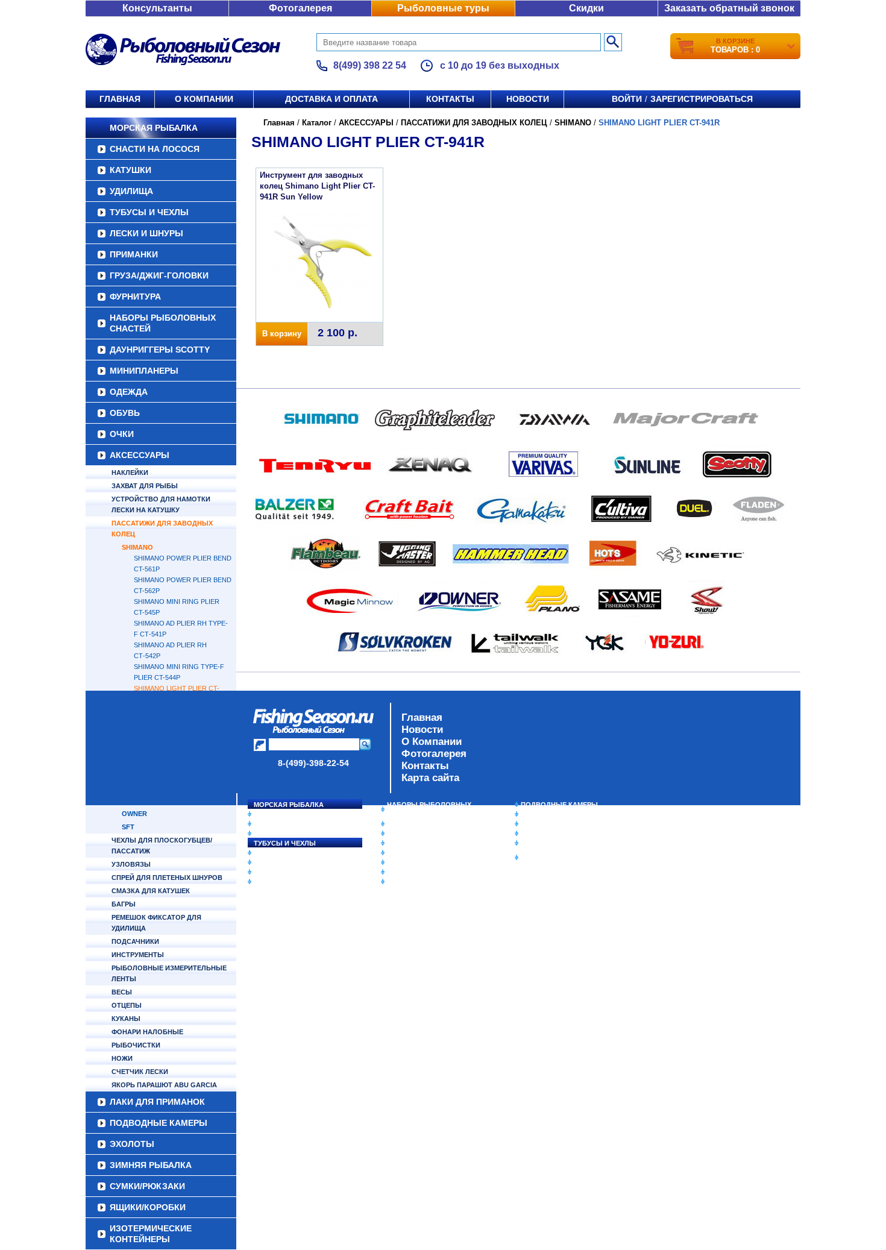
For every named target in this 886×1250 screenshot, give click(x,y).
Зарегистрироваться (701, 99)
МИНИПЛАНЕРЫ (144, 370)
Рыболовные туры (443, 8)
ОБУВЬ (125, 413)
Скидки (586, 8)
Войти (627, 99)
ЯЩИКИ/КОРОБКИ (551, 843)
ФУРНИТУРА (135, 296)
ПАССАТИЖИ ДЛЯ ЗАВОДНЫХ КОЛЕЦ (162, 529)
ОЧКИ (122, 434)
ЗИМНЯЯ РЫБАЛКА (553, 824)
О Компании (431, 741)
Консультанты (157, 8)
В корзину (281, 333)
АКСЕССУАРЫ (139, 455)
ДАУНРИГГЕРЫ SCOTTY (160, 349)
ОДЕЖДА (129, 392)
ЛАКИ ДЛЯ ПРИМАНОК (424, 881)
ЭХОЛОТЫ (538, 814)
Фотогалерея (300, 8)
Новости (527, 99)
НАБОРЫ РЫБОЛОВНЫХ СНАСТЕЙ (163, 323)
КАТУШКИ (130, 170)
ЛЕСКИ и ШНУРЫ (146, 233)
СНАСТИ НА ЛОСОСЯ (155, 149)
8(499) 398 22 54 (369, 65)
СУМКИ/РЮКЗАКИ (550, 833)
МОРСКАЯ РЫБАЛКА (154, 128)
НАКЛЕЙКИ (130, 472)
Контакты (450, 99)
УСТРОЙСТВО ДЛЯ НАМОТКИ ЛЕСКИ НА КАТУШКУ (161, 504)
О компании (204, 99)
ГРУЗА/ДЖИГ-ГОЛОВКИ (159, 275)
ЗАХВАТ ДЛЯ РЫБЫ (145, 485)
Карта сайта (430, 778)
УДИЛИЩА (131, 191)
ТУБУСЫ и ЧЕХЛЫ (149, 212)
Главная (119, 99)
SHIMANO (137, 547)
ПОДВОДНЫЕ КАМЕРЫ (559, 804)
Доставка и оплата (331, 99)
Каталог (316, 122)
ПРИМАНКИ (134, 254)
